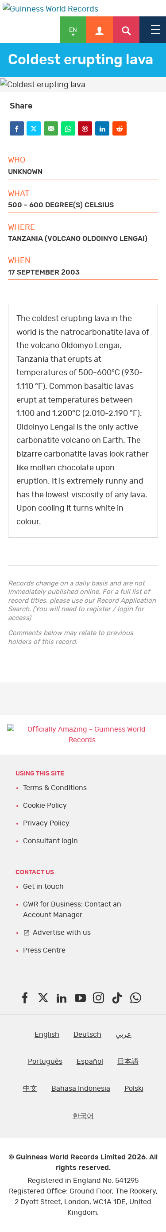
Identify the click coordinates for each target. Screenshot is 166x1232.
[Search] (126, 29)
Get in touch (43, 886)
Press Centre (44, 950)
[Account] (99, 29)
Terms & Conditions (55, 787)
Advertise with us (62, 932)
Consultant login (50, 841)
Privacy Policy (46, 823)
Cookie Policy (45, 805)
